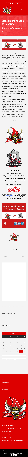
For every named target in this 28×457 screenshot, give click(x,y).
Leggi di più (15, 455)
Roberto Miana (7, 27)
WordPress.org (5, 389)
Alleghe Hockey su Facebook (8, 313)
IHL (18, 27)
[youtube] (14, 3)
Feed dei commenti (6, 385)
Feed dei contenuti (5, 382)
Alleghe (15, 27)
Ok (11, 455)
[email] (10, 3)
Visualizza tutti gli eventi (9, 359)
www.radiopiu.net (10, 195)
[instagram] (17, 3)
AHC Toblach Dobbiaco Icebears (11, 28)
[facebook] (12, 3)
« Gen (4, 356)
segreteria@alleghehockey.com (17, 2)
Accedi (3, 379)
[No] (26, 453)
